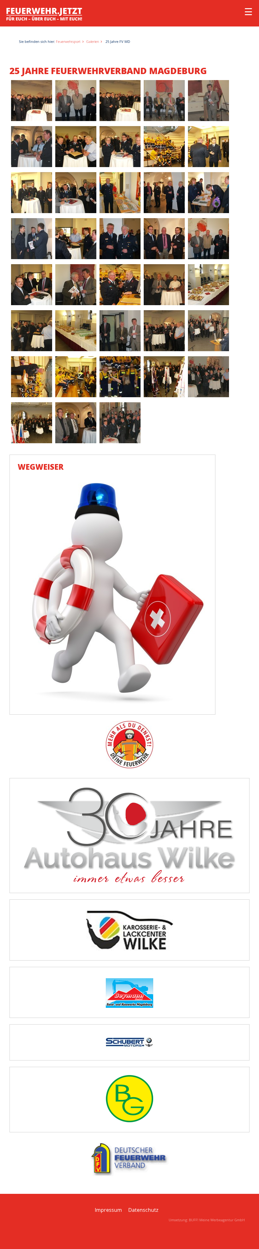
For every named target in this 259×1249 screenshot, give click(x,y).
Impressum (108, 1209)
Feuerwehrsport (68, 41)
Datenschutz (143, 1209)
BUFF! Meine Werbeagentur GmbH (217, 1219)
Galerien (92, 41)
